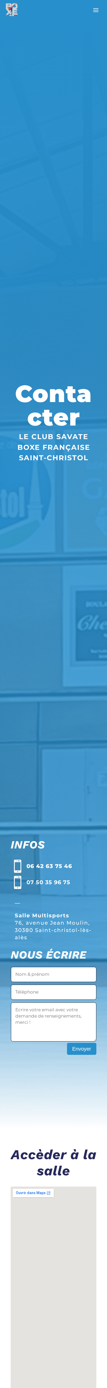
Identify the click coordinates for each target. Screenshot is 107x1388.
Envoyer (81, 1049)
